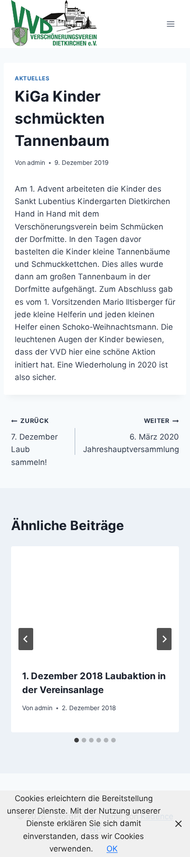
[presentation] (95, 602)
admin (36, 162)
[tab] (76, 740)
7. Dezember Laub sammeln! (34, 441)
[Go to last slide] (25, 639)
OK (112, 848)
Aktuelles (32, 78)
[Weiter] (164, 639)
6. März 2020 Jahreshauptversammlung (131, 435)
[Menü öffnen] (170, 24)
